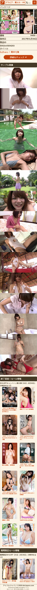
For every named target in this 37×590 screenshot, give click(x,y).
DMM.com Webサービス (22, 587)
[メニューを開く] (34, 2)
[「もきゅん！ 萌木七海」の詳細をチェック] (18, 21)
